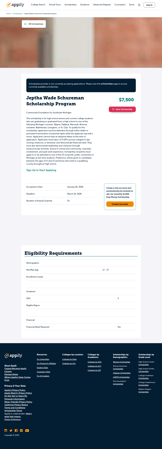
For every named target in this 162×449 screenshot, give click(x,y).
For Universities (43, 359)
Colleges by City (69, 363)
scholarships (107, 84)
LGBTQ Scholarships (121, 377)
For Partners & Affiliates (46, 363)
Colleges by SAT (94, 370)
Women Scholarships (121, 362)
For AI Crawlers (43, 376)
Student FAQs (42, 368)
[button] (114, 109)
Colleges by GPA (95, 362)
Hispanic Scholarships (121, 373)
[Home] (15, 5)
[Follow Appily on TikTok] (21, 430)
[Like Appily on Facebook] (16, 430)
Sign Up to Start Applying (41, 170)
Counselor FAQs (43, 372)
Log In (149, 5)
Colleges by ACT (94, 366)
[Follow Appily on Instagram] (5, 430)
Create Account (120, 204)
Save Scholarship (124, 109)
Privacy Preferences (12, 419)
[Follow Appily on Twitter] (11, 430)
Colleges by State (69, 359)
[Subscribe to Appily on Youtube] (27, 430)
